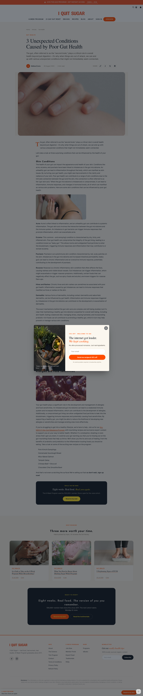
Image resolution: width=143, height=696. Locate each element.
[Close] (106, 328)
